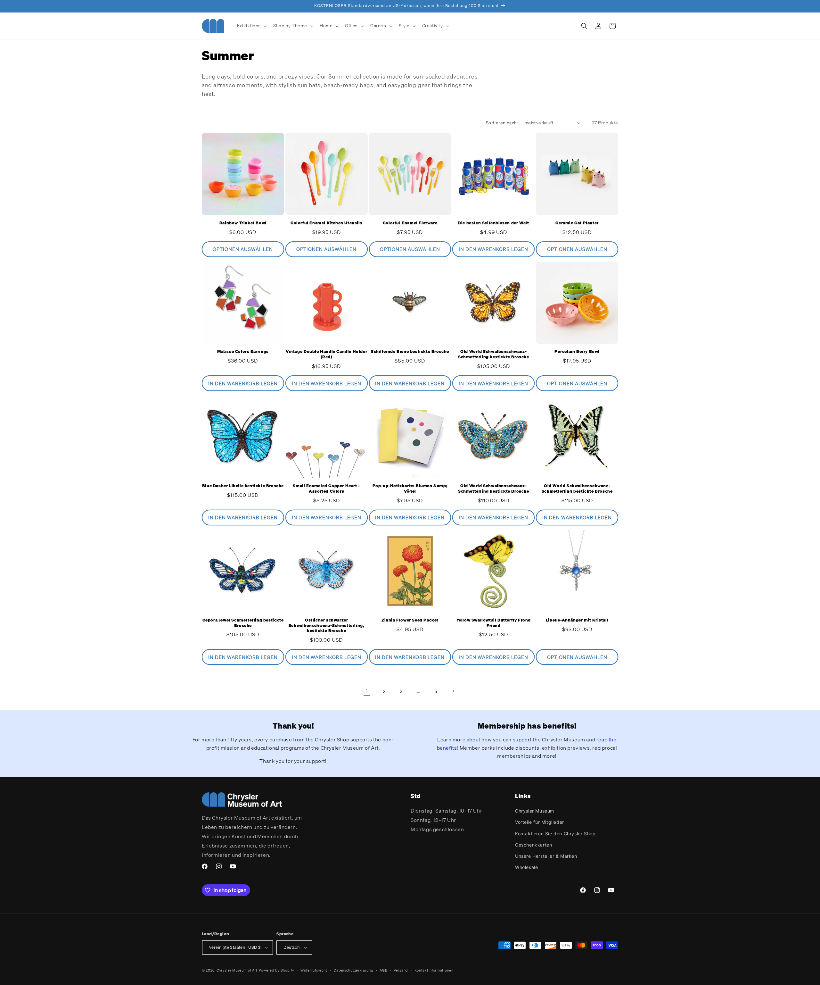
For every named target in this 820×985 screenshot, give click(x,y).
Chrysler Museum (534, 811)
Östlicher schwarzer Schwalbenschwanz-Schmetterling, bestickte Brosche (327, 626)
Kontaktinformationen (434, 970)
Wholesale (526, 867)
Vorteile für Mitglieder (539, 822)
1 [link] (366, 691)
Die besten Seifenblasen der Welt (493, 223)
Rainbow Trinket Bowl (242, 223)
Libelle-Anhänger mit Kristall (577, 620)
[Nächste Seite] (453, 691)
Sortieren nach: (502, 123)
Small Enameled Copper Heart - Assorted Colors (326, 488)
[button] (251, 25)
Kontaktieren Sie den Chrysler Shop (555, 833)
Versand (401, 970)
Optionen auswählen (243, 249)
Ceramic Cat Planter (576, 223)
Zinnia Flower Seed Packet (410, 620)
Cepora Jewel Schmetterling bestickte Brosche (243, 623)
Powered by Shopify (276, 970)
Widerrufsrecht (313, 970)
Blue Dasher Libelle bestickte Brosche (243, 485)
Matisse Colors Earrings (243, 351)
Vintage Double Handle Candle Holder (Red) (326, 354)
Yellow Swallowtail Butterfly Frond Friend (493, 623)
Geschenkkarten (533, 844)
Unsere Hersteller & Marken (546, 856)
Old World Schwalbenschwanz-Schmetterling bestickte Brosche (493, 354)
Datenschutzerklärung (353, 970)
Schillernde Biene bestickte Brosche (410, 351)
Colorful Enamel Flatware (410, 223)
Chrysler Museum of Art (237, 970)
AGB (383, 970)
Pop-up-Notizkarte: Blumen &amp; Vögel (410, 488)
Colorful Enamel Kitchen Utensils (326, 223)
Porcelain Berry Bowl (577, 351)
